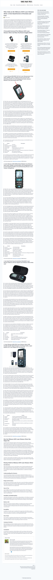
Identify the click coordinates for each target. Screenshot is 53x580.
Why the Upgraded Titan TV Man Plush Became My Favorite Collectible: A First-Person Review (43, 35)
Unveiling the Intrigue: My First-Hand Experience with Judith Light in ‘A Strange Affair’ (43, 22)
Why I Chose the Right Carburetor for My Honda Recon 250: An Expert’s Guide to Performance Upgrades (43, 27)
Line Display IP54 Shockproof (17, 347)
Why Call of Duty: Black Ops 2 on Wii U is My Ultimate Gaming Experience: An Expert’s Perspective (43, 53)
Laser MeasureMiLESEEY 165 (11, 76)
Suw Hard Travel (8, 261)
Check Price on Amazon (11, 69)
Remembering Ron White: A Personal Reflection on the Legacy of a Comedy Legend (43, 44)
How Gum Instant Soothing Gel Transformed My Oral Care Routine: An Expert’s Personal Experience (18, 555)
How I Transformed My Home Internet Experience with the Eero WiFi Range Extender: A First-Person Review (43, 48)
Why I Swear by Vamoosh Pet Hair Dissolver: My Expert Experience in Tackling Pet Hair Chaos (43, 13)
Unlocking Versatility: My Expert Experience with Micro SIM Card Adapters (15, 556)
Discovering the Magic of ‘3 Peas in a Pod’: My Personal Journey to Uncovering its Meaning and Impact (43, 31)
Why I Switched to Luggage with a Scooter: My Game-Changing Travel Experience (16, 559)
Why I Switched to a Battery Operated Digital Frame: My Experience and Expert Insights (43, 40)
